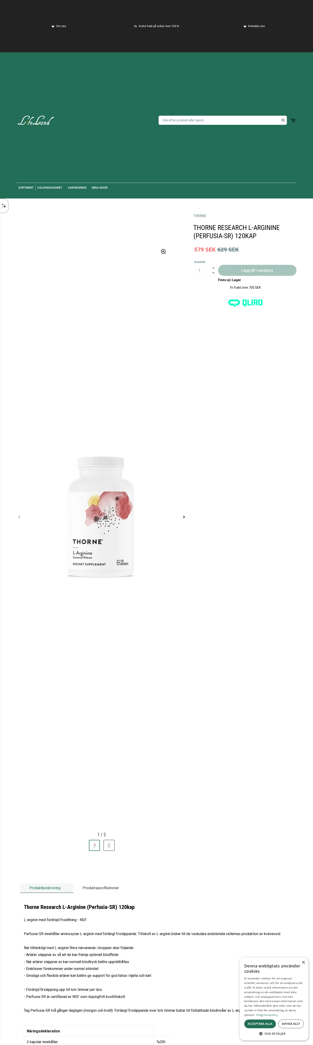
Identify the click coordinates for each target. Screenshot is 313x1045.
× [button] (303, 962)
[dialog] (274, 999)
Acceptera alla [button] (260, 1024)
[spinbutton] (205, 270)
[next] (184, 517)
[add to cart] (293, 120)
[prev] (19, 517)
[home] (35, 120)
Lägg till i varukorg (257, 270)
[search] (283, 120)
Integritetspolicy (267, 1015)
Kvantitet (200, 262)
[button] (213, 267)
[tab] (46, 888)
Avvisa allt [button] (291, 1024)
